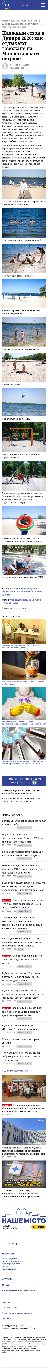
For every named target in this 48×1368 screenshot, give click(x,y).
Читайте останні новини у (24, 780)
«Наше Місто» (25, 141)
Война (20, 949)
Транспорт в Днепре (11, 1264)
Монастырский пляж (30, 599)
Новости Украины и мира (13, 1261)
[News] (27, 5)
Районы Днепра (9, 1269)
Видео (5, 1266)
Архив (16, 588)
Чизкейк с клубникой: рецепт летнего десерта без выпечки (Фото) (21, 792)
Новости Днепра (11, 20)
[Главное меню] (43, 5)
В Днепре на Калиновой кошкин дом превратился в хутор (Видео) (21, 800)
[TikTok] (31, 5)
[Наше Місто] (6, 5)
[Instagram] (23, 5)
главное (14, 599)
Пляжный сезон (10, 603)
